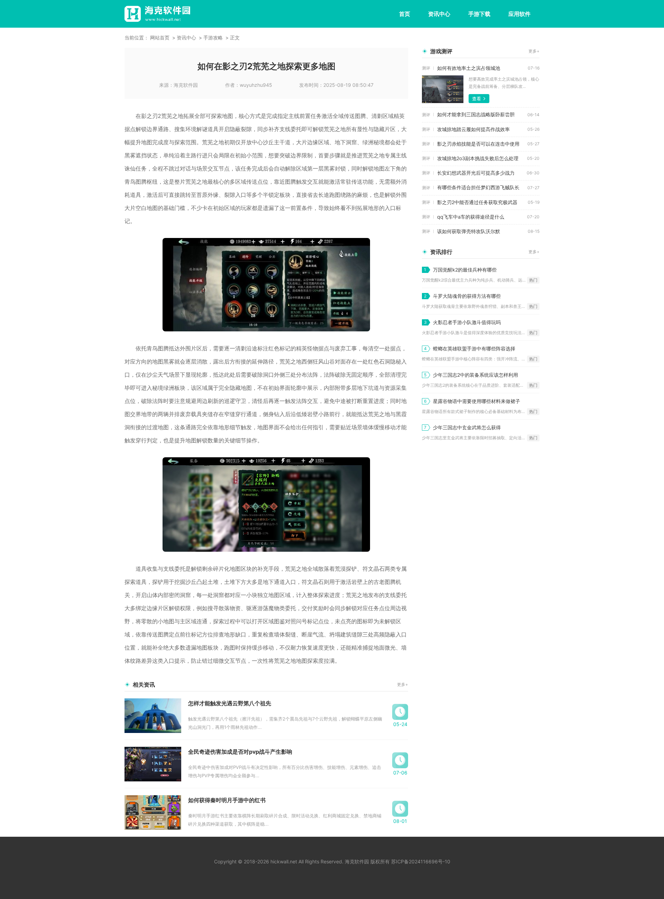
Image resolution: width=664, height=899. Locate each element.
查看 (476, 98)
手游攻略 (213, 37)
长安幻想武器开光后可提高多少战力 (476, 173)
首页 (404, 13)
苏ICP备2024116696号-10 (420, 861)
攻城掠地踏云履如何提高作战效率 (473, 129)
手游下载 (479, 13)
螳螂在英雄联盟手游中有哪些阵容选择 (474, 348)
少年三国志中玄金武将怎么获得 (467, 427)
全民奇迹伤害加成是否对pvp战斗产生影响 (240, 751)
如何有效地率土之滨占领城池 (468, 68)
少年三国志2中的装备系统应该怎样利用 (475, 375)
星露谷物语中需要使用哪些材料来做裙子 (476, 401)
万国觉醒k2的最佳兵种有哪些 (465, 270)
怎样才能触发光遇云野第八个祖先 (229, 703)
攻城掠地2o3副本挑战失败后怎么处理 (477, 158)
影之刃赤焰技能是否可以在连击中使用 (478, 144)
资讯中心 (439, 13)
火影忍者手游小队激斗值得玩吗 (467, 322)
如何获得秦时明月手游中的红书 (227, 800)
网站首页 (159, 37)
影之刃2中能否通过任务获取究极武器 (477, 202)
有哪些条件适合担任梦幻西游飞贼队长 (478, 187)
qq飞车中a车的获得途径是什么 (470, 217)
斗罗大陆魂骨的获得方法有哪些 (467, 296)
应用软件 (519, 13)
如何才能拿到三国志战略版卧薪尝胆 (476, 114)
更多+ (402, 684)
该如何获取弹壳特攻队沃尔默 (468, 231)
